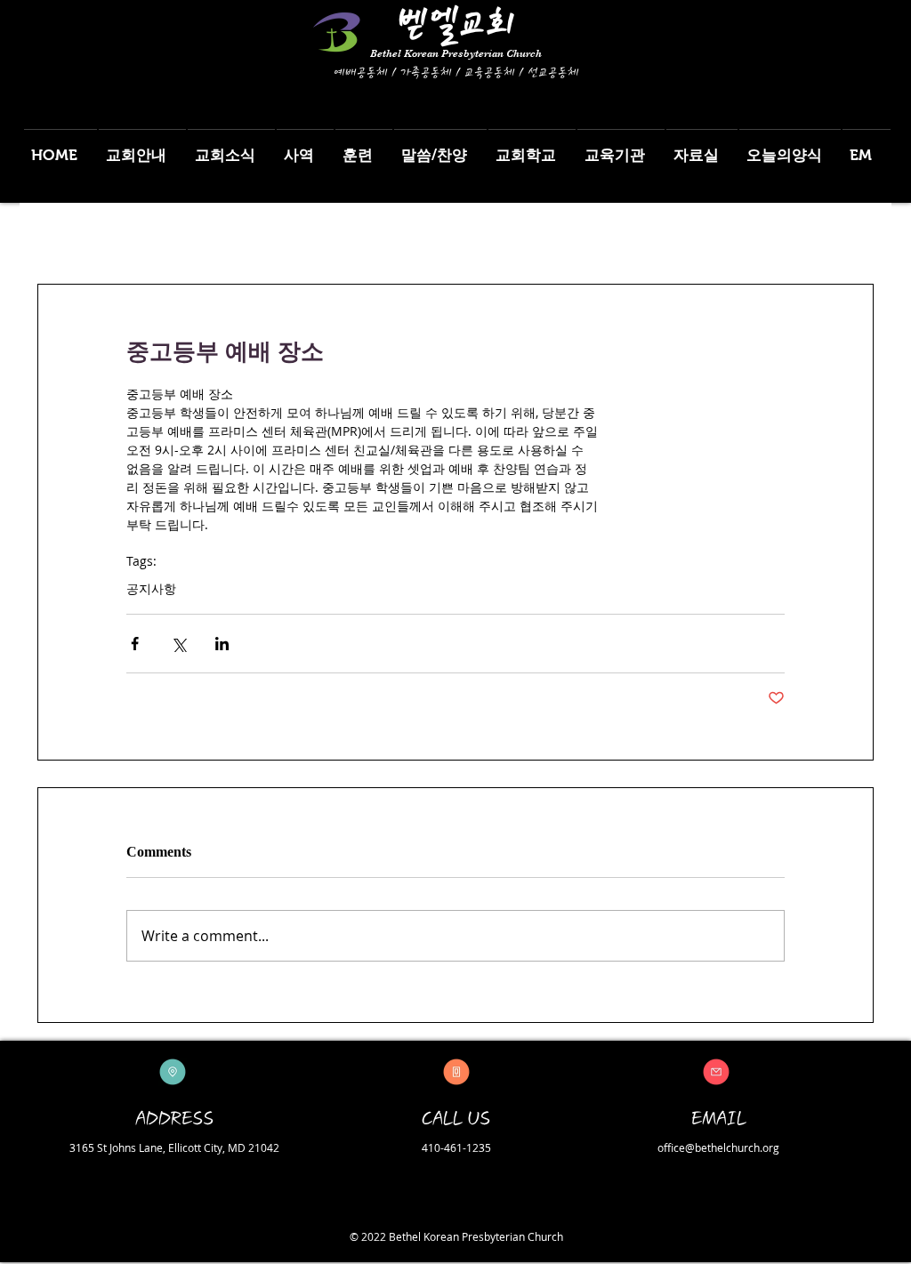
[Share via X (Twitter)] (178, 643)
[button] (142, 147)
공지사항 (151, 588)
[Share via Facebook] (134, 643)
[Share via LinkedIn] (222, 643)
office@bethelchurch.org (718, 1147)
